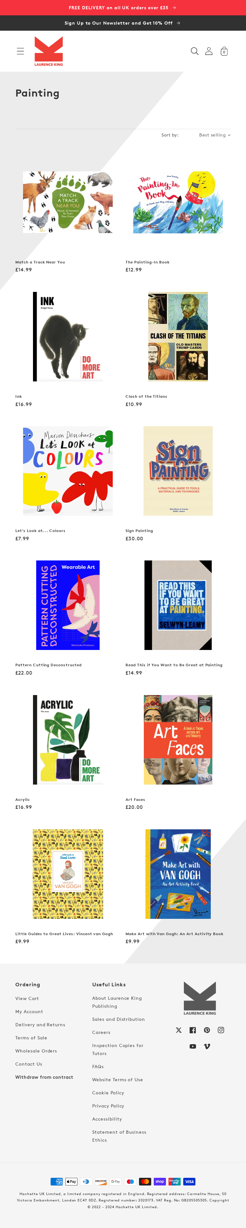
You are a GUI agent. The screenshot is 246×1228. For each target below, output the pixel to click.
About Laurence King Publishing (117, 1002)
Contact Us (28, 1064)
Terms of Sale (31, 1037)
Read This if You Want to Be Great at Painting (174, 665)
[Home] (48, 51)
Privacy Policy (108, 1105)
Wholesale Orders (36, 1050)
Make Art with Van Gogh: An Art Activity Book (175, 934)
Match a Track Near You (40, 262)
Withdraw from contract (44, 1077)
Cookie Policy (108, 1092)
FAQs (98, 1066)
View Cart (27, 998)
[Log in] (209, 51)
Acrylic (22, 799)
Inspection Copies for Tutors (118, 1049)
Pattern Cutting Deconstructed (48, 665)
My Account (29, 1011)
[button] (20, 51)
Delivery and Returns (40, 1024)
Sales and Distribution (118, 1019)
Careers (101, 1032)
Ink (18, 396)
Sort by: (170, 134)
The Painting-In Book (148, 262)
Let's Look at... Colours (40, 530)
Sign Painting (139, 530)
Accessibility (107, 1119)
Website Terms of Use (117, 1079)
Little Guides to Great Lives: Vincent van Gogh (64, 934)
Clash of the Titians (147, 396)
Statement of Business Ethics (119, 1136)
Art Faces (135, 799)
